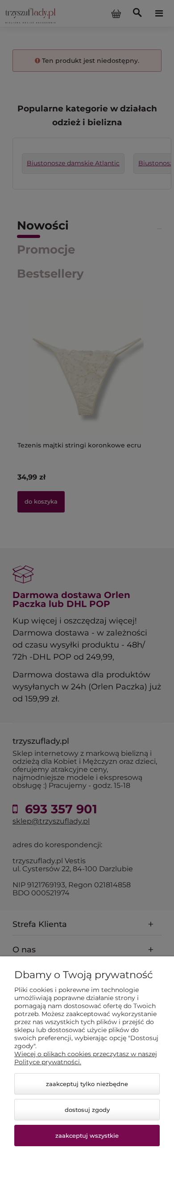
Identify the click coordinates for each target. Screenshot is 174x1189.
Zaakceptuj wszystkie (87, 1135)
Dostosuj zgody (87, 1109)
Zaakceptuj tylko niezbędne (87, 1083)
